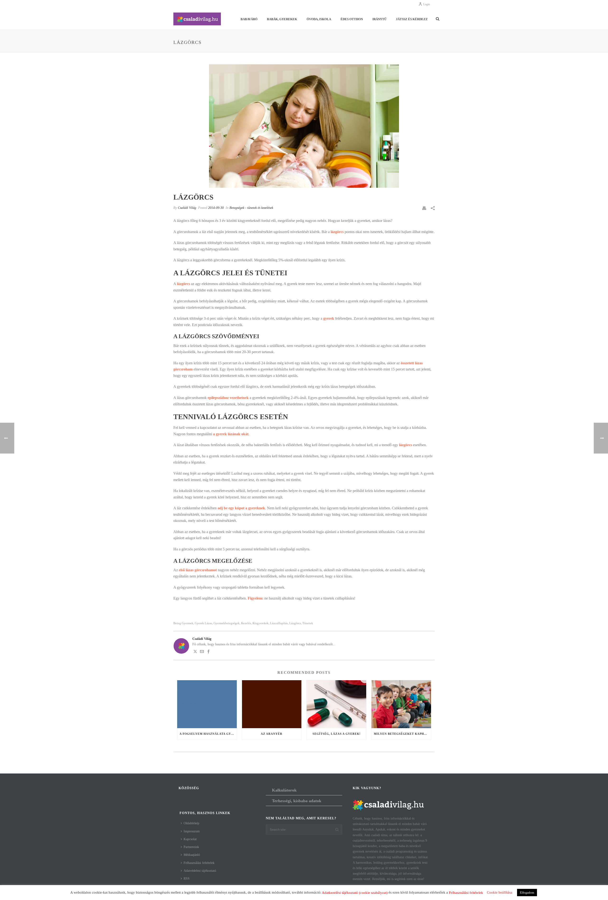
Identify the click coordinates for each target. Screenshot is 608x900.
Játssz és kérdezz (412, 19)
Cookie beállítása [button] (499, 892)
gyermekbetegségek (227, 623)
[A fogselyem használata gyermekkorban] (207, 704)
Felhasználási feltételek (199, 863)
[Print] (424, 208)
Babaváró (249, 19)
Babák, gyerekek (282, 19)
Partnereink (191, 847)
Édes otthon (352, 19)
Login (426, 4)
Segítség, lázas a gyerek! (337, 734)
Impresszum (192, 831)
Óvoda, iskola (319, 19)
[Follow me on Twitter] (195, 652)
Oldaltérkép (191, 823)
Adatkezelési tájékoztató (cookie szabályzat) (355, 893)
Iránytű (379, 19)
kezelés (246, 623)
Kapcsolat (190, 839)
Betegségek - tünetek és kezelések (251, 208)
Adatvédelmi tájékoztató (200, 870)
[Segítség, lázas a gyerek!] (336, 704)
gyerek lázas (203, 623)
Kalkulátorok (284, 790)
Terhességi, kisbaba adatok (296, 800)
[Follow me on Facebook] (208, 652)
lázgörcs (295, 623)
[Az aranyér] (272, 704)
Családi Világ (187, 208)
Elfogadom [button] (527, 892)
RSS (187, 878)
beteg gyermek (183, 623)
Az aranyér (271, 734)
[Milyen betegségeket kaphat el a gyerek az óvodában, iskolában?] (401, 704)
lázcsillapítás (279, 623)
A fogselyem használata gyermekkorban (208, 734)
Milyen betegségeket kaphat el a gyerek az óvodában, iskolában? (402, 734)
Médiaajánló (192, 855)
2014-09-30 (216, 208)
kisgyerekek (260, 623)
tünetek (307, 623)
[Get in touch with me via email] (202, 652)
